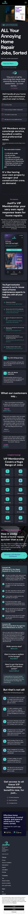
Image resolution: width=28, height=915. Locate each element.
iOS (3, 891)
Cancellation (5, 869)
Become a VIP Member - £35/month (12, 555)
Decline (14, 909)
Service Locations (6, 883)
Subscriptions (5, 865)
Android (4, 894)
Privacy (3, 860)
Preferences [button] (14, 902)
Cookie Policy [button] (14, 901)
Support (4, 867)
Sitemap (4, 872)
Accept (14, 906)
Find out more (8, 64)
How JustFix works (6, 885)
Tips (3, 878)
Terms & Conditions (6, 862)
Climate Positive (6, 880)
